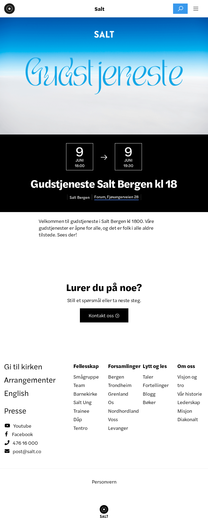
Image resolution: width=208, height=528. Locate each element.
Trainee (81, 410)
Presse (15, 410)
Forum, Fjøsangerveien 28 (116, 196)
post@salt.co (23, 451)
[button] (196, 9)
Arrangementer (30, 379)
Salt (100, 8)
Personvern (104, 481)
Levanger (118, 427)
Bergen (116, 376)
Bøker (149, 402)
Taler (148, 376)
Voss (113, 419)
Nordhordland (121, 410)
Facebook (19, 434)
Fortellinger (156, 385)
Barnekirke (85, 393)
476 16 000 (21, 442)
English (16, 392)
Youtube (18, 425)
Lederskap (188, 402)
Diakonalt (187, 419)
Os (111, 402)
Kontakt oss (104, 315)
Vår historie (189, 393)
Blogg (149, 393)
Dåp (77, 419)
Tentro (80, 427)
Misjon (184, 410)
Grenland (118, 393)
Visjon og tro (187, 381)
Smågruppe (86, 376)
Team (79, 385)
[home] (9, 8)
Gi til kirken (23, 366)
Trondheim (120, 385)
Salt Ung (82, 402)
